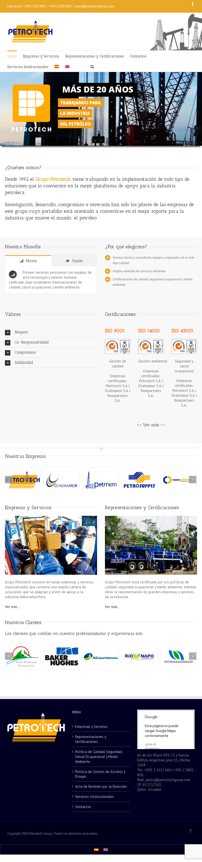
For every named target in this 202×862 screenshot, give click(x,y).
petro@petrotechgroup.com (94, 6)
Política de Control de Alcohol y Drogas (100, 774)
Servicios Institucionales (94, 796)
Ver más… (12, 606)
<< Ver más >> (151, 425)
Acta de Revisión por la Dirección (101, 786)
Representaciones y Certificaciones (142, 507)
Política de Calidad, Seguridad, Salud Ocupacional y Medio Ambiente (98, 756)
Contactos (83, 806)
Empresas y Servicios (28, 507)
